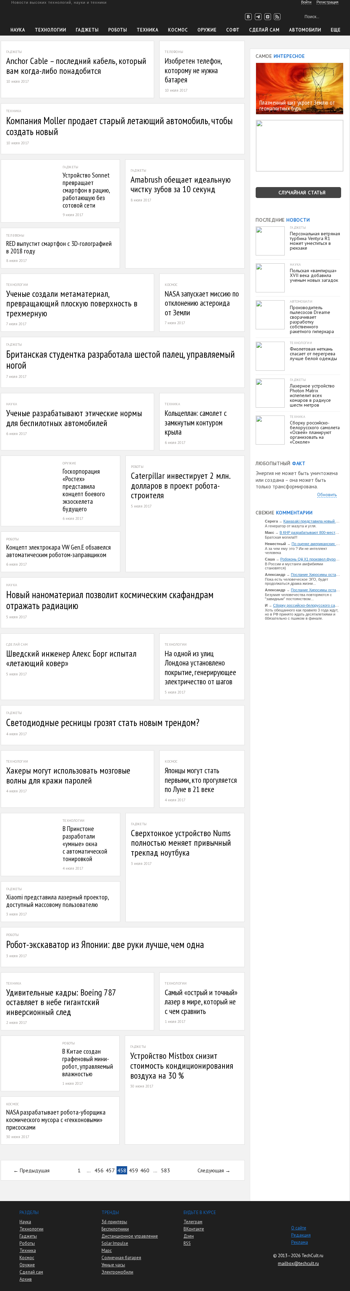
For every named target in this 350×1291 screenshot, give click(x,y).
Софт (233, 30)
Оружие (207, 30)
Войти (306, 2)
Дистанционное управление (130, 1236)
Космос (178, 30)
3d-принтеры (114, 1222)
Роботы (117, 30)
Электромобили (117, 1272)
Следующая (211, 1170)
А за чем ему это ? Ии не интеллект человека (296, 550)
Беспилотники (115, 1229)
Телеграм (193, 1222)
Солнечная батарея (121, 1258)
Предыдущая (35, 1170)
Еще (336, 30)
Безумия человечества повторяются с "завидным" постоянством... (298, 597)
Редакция (301, 1235)
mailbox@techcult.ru (298, 1263)
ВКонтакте (194, 1229)
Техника (148, 30)
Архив (25, 1279)
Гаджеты (87, 30)
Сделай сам (31, 1272)
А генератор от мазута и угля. (291, 526)
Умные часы (113, 1265)
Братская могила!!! (281, 537)
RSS (187, 1243)
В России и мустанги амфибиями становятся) (294, 566)
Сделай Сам (264, 30)
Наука (18, 30)
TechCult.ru (312, 1256)
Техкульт (42, 16)
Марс (107, 1250)
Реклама (299, 1242)
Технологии (50, 30)
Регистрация (327, 2)
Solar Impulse (115, 1243)
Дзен (189, 1236)
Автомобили (305, 30)
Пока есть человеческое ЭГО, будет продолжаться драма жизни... (296, 581)
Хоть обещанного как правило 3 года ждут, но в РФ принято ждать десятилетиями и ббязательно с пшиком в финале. (301, 614)
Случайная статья (302, 192)
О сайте (298, 1228)
